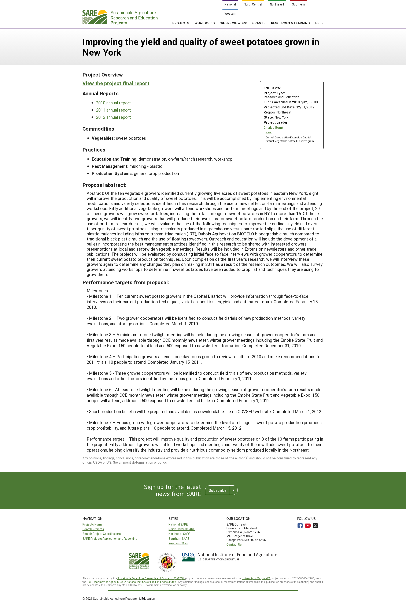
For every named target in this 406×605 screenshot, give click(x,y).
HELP (319, 23)
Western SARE (178, 543)
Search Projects (93, 529)
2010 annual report (113, 102)
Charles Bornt (273, 127)
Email (269, 132)
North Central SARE (182, 529)
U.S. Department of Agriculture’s (105, 581)
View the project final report (115, 83)
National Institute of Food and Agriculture (150, 581)
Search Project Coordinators (101, 534)
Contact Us (234, 544)
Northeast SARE (180, 534)
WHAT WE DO (205, 23)
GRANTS (259, 23)
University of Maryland (255, 578)
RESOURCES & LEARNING (290, 23)
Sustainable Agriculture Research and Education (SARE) (149, 578)
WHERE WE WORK (233, 23)
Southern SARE (179, 539)
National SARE (178, 524)
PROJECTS (180, 23)
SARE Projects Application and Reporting (109, 539)
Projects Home (92, 524)
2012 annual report (113, 117)
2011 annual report (113, 110)
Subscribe (217, 490)
